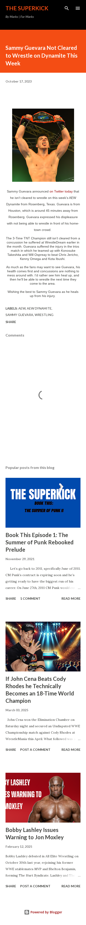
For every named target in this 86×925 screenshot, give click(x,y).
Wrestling (44, 315)
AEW (21, 308)
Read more (70, 598)
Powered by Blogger (46, 912)
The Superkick (27, 8)
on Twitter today (61, 191)
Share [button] (11, 322)
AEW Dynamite (39, 308)
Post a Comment (35, 749)
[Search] (66, 8)
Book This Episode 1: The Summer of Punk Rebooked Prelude (40, 542)
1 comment (30, 598)
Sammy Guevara (19, 315)
